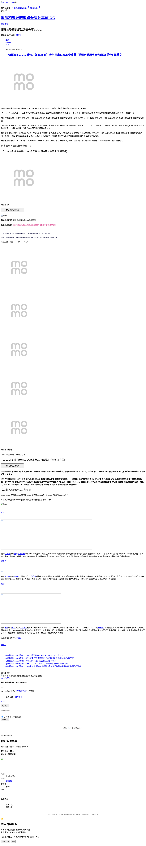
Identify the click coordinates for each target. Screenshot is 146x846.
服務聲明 (95, 814)
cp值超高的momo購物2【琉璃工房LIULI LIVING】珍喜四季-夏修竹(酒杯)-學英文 (37, 664)
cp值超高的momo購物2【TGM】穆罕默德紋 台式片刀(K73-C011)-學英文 (34, 655)
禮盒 (19, 638)
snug (2, 512)
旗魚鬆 (101, 628)
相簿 (7, 40)
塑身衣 (3, 561)
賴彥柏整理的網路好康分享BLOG (28, 18)
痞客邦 (19, 691)
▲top (3, 701)
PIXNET (56, 814)
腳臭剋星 (21, 554)
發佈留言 (5, 719)
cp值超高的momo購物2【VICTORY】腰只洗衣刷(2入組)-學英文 (30, 661)
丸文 (14, 628)
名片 (7, 45)
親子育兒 (18, 697)
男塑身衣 (32, 576)
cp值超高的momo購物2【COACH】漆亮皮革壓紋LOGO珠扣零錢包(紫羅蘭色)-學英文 (39, 658)
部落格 (8, 43)
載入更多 (5, 706)
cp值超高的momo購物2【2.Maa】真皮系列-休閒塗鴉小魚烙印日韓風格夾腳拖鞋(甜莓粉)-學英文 (43, 666)
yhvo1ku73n (5, 678)
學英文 (3, 645)
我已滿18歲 (5, 841)
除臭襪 (7, 554)
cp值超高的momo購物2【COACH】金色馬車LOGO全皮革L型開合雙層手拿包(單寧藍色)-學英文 (63, 54)
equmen (16, 576)
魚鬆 (3, 584)
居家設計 (19, 35)
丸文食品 (23, 628)
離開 (13, 841)
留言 (24, 691)
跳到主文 (4, 24)
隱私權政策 (86, 814)
